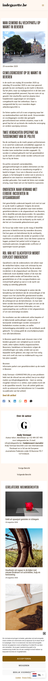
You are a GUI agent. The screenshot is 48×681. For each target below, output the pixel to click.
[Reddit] (25, 401)
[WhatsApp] (20, 401)
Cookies (18, 678)
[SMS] (31, 401)
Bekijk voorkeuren (24, 672)
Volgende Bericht (24, 474)
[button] (44, 633)
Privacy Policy (26, 678)
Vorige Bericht (24, 468)
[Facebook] (4, 401)
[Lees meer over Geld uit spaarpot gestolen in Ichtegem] (23, 504)
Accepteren (24, 659)
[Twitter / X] (9, 401)
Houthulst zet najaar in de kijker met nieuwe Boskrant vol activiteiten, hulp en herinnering (22, 572)
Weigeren (24, 665)
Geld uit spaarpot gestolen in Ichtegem (22, 519)
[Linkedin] (15, 401)
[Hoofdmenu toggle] (43, 5)
